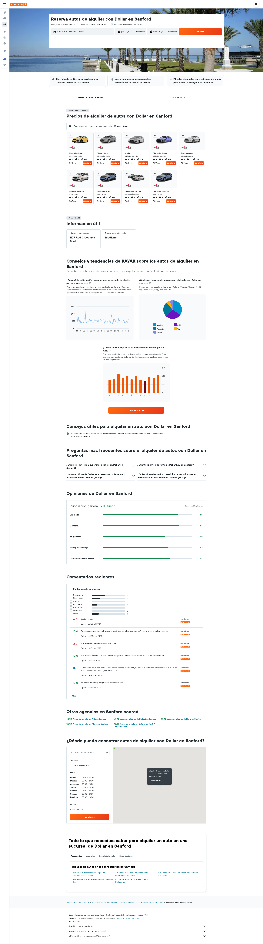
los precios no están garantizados (128, 918)
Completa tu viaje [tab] (107, 856)
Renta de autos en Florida (130, 902)
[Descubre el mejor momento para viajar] (4, 43)
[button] (5, 4)
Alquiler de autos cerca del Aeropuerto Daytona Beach (93, 880)
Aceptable (78, 604)
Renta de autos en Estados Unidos (105, 902)
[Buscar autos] (4, 24)
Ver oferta (87, 163)
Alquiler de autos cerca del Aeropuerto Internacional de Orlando (89, 874)
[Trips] (4, 51)
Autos (86, 902)
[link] (136, 410)
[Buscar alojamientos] (4, 18)
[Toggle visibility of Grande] (158, 332)
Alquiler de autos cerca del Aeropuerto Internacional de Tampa (131, 874)
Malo (75, 613)
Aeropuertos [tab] (76, 856)
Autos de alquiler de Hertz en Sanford (181, 719)
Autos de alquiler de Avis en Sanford (86, 719)
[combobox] (64, 24)
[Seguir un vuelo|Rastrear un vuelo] (4, 37)
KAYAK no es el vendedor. (81, 926)
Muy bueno (78, 598)
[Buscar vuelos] (4, 12)
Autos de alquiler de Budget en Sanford (135, 719)
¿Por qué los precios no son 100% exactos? (89, 936)
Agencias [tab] (90, 856)
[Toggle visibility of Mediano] (158, 324)
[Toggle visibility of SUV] (177, 324)
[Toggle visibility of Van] (177, 328)
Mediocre (77, 610)
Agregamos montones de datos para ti (87, 931)
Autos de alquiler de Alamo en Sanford (87, 724)
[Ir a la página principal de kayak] (18, 4)
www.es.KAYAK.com (73, 902)
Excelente (78, 595)
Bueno (76, 601)
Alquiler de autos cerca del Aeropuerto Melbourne (131, 880)
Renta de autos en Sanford (153, 902)
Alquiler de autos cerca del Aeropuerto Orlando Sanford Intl (178, 874)
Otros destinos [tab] (125, 856)
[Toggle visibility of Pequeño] (158, 328)
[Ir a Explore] (4, 32)
